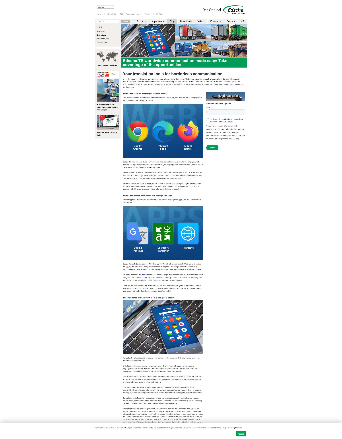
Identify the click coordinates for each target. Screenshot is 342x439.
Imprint (139, 14)
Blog (172, 21)
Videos (201, 21)
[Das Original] (212, 10)
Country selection (110, 14)
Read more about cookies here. (195, 428)
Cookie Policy (158, 14)
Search (125, 21)
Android (142, 264)
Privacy (147, 14)
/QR (242, 21)
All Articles (101, 31)
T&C (121, 14)
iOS (150, 264)
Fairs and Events (103, 38)
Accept (241, 433)
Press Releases (102, 42)
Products (141, 21)
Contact (231, 21)
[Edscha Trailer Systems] (234, 10)
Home (99, 14)
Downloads (186, 21)
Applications (157, 21)
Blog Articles (101, 35)
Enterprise (215, 21)
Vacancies (130, 14)
